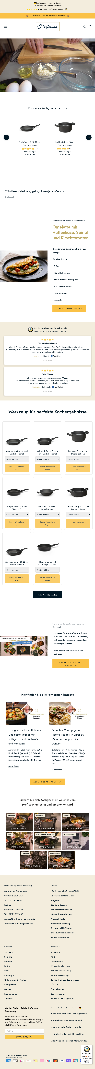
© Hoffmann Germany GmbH (16, 1055)
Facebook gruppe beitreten (70, 664)
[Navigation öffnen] (5, 26)
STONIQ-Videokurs (60, 937)
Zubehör (8, 998)
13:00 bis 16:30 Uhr (13, 900)
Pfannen (8, 961)
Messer (7, 989)
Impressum (56, 952)
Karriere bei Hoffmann (61, 928)
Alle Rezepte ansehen (47, 781)
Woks (6, 970)
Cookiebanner (57, 989)
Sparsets (8, 952)
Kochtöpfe (9, 975)
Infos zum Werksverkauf (62, 932)
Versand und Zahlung (61, 970)
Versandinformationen (61, 909)
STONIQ (8, 956)
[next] (88, 137)
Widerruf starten (58, 918)
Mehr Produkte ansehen (47, 595)
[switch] (86, 1061)
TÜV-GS (54, 984)
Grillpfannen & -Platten (15, 979)
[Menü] (91, 1046)
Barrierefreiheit (58, 993)
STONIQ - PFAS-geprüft (62, 998)
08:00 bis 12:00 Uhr (13, 895)
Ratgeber (55, 900)
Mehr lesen (13, 765)
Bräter (7, 966)
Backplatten (10, 984)
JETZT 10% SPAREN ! (24, 1037)
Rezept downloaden (69, 308)
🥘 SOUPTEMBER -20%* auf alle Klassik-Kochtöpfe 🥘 (47, 15)
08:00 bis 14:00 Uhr (13, 909)
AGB (53, 956)
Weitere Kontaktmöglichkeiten (18, 923)
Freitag (7, 904)
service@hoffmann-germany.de (19, 918)
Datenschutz (57, 961)
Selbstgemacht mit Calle (62, 895)
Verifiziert (57, 356)
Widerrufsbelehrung (60, 966)
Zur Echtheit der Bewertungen (65, 979)
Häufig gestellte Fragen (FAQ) (65, 891)
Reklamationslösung (60, 923)
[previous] (6, 137)
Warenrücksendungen (61, 914)
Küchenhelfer (10, 993)
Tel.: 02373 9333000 (13, 914)
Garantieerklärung (60, 975)
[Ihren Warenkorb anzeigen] (90, 26)
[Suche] (84, 26)
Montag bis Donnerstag (15, 891)
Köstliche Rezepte (59, 904)
